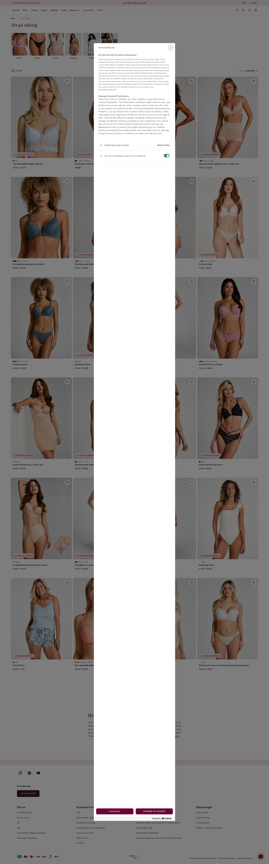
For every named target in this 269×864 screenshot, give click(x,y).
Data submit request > (107, 90)
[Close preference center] (170, 47)
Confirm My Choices (154, 811)
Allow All (115, 811)
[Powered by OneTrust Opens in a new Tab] (163, 818)
